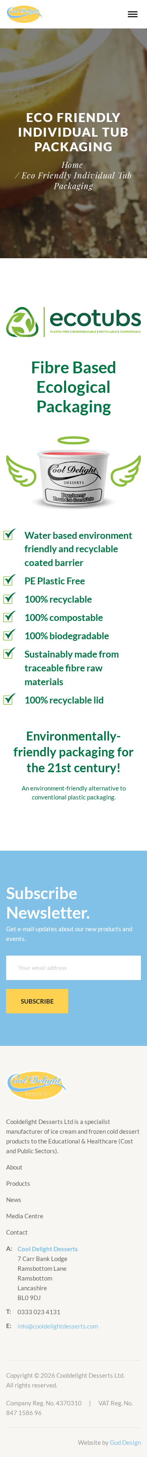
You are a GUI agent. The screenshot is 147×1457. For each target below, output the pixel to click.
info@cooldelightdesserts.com (58, 1326)
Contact (17, 1232)
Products (18, 1183)
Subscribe (37, 1001)
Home (72, 164)
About (14, 1167)
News (13, 1199)
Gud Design (125, 1442)
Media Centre (24, 1216)
